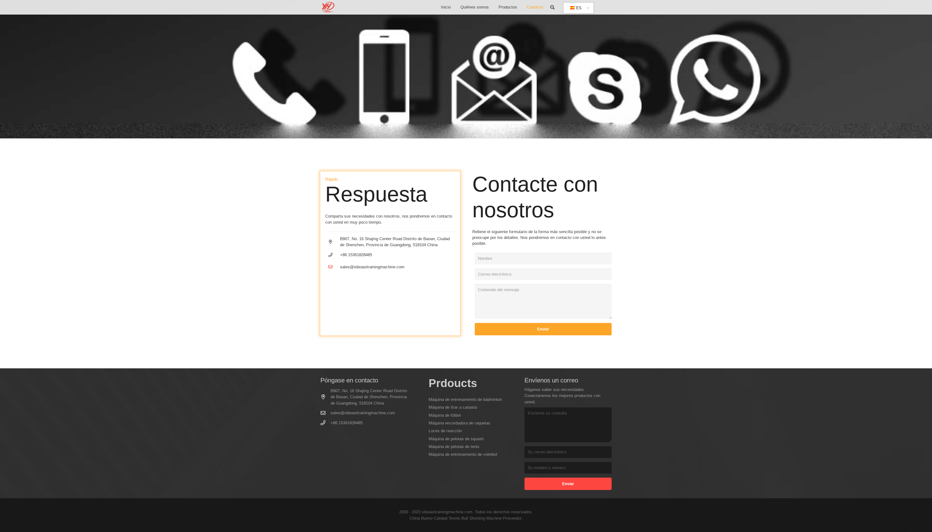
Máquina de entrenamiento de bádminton (465, 399)
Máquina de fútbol (445, 415)
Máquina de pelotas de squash (456, 439)
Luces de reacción (445, 431)
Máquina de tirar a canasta (453, 407)
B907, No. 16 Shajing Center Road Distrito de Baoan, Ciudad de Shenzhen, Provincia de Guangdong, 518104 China (369, 396)
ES (578, 8)
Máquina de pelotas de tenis (454, 446)
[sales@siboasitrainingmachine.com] (332, 267)
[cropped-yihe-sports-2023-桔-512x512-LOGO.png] (327, 7)
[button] (491, 7)
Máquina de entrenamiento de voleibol (463, 454)
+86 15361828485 (347, 423)
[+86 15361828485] (325, 422)
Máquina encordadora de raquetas (459, 423)
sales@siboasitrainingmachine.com (372, 267)
